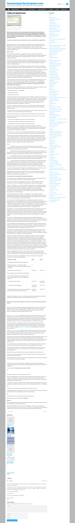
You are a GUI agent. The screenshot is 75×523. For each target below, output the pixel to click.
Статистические (52, 157)
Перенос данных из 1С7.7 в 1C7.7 (56, 108)
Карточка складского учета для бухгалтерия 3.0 (10, 463)
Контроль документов (10, 444)
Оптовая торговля (53, 103)
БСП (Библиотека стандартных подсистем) (57, 39)
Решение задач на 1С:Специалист (56, 135)
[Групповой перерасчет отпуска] (27, 420)
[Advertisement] (58, 214)
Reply (8, 499)
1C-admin (9, 27)
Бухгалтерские (52, 40)
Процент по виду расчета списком (9, 454)
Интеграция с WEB (53, 62)
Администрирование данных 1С (55, 29)
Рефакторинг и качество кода (55, 134)
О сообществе (52, 89)
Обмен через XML (53, 95)
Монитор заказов (53, 83)
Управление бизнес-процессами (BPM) (57, 168)
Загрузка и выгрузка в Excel (54, 51)
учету (22, 131)
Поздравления (52, 112)
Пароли (51, 105)
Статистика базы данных (54, 154)
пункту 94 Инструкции (14, 315)
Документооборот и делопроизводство (57, 49)
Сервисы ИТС (52, 143)
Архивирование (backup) (54, 34)
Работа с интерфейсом (54, 125)
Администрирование (15, 9)
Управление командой (54, 172)
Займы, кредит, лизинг (54, 52)
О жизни (51, 88)
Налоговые (52, 86)
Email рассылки (52, 17)
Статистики (52, 155)
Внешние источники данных (55, 46)
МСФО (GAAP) (52, 85)
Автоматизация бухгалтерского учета (25, 3)
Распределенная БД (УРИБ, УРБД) (56, 132)
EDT (50, 16)
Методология (52, 80)
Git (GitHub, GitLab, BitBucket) (55, 19)
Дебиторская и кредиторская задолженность (58, 48)
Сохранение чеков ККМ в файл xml (10, 473)
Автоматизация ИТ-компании (55, 25)
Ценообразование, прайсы (54, 200)
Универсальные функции (54, 163)
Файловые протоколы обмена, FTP (56, 194)
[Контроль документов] (27, 440)
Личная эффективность (54, 74)
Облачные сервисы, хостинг (55, 91)
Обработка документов (42, 9)
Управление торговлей (54, 177)
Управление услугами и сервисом (56, 178)
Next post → (45, 411)
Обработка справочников (54, 100)
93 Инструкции (27, 326)
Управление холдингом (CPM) (55, 180)
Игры (50, 59)
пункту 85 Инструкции (14, 330)
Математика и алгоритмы (54, 77)
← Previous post (10, 411)
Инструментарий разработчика (55, 60)
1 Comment (20, 27)
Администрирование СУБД (54, 31)
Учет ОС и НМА (17, 29)
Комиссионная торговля (54, 69)
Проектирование (53, 117)
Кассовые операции (53, 66)
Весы (51, 43)
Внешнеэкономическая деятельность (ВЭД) (57, 45)
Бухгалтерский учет (53, 42)
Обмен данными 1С (53, 92)
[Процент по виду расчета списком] (27, 449)
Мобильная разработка (54, 82)
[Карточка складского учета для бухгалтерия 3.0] (27, 458)
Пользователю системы (54, 114)
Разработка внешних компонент (55, 131)
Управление (51, 9)
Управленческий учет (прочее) (55, 183)
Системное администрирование (55, 146)
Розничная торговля (53, 137)
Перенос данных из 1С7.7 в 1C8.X (56, 109)
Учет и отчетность (32, 9)
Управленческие (53, 181)
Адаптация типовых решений (55, 26)
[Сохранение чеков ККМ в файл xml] (27, 468)
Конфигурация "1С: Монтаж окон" (10, 435)
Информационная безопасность (55, 63)
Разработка (24, 9)
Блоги (51, 37)
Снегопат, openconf (53, 148)
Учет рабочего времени (54, 189)
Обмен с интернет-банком (54, 94)
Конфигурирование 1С (54, 72)
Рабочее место (52, 126)
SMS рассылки (52, 22)
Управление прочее (53, 175)
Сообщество (52, 149)
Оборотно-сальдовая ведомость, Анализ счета (58, 97)
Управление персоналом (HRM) (55, 174)
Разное (51, 128)
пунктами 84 (21, 326)
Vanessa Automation (53, 23)
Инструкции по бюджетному (16, 131)
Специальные (52, 151)
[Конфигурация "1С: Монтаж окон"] (27, 430)
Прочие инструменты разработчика (56, 123)
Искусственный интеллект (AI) (55, 65)
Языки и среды (52, 201)
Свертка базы (52, 140)
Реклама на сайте (64, 9)
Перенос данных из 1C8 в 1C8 (55, 106)
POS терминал (52, 20)
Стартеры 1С (52, 152)
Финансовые (52, 195)
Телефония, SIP (52, 158)
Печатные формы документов (55, 111)
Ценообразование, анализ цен (55, 198)
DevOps (51, 14)
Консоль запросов (53, 71)
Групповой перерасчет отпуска (10, 425)
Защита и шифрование (54, 57)
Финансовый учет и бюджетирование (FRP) (57, 197)
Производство (52, 120)
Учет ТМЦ (51, 191)
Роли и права (52, 138)
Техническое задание (53, 160)
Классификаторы (53, 68)
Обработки (57, 9)
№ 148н (18, 185)
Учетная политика (53, 192)
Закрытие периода (53, 54)
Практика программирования (55, 115)
